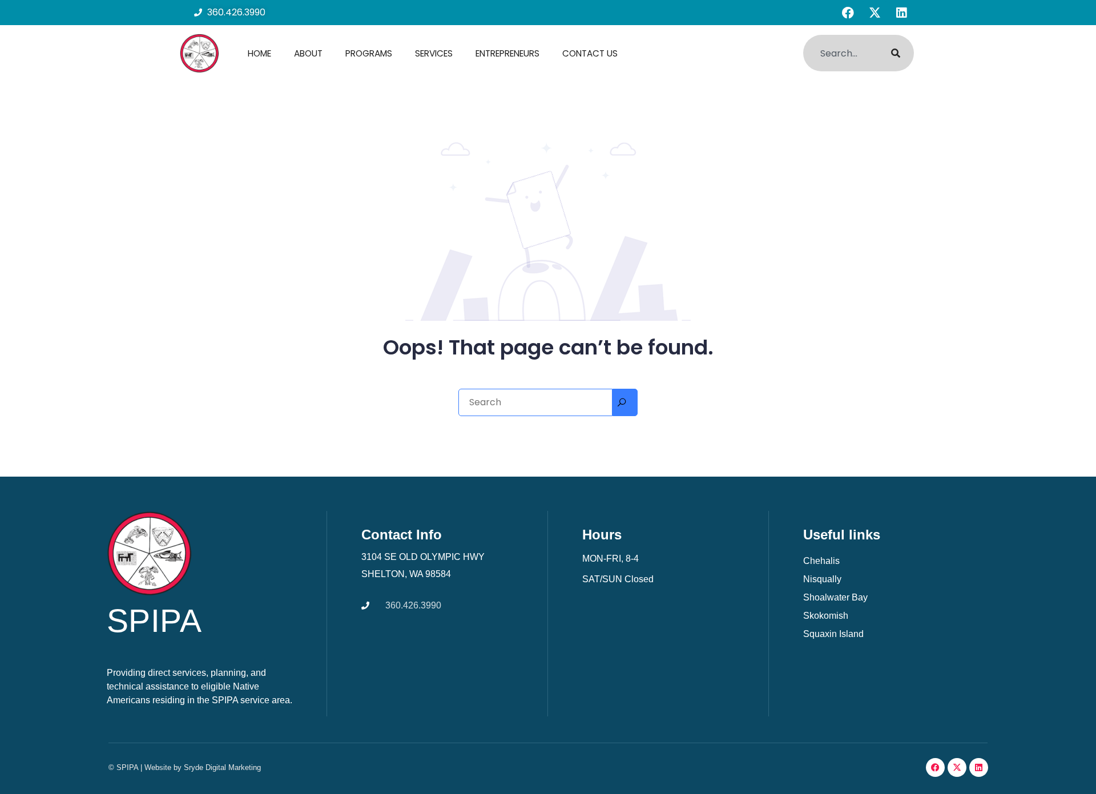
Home (259, 53)
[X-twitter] (875, 13)
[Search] (895, 53)
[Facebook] (848, 13)
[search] (625, 402)
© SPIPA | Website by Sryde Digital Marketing (184, 767)
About (308, 53)
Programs (368, 53)
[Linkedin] (901, 13)
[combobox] (840, 53)
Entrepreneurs (507, 53)
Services (434, 53)
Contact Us (590, 53)
